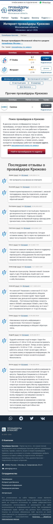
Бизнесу (35, 18)
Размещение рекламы (10, 488)
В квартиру (36, 83)
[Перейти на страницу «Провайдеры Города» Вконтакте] (42, 418)
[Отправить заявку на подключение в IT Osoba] (46, 62)
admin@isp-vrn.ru (11, 468)
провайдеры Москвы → (12, 43)
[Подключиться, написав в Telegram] (21, 418)
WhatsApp (46, 2)
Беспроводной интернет (38, 79)
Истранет (25, 175)
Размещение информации (12, 485)
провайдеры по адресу (21, 47)
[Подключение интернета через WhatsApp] (10, 418)
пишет (16, 175)
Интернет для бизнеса (10, 482)
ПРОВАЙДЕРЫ (18, 7)
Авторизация (7, 493)
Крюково (15, 10)
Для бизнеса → (26, 87)
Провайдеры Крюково (10, 35)
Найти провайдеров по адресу (26, 151)
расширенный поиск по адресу (25, 145)
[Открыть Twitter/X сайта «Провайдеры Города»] (32, 418)
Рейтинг (5, 18)
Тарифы (14, 18)
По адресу (24, 18)
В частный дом (19, 83)
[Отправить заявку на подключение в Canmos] (46, 110)
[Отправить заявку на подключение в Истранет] (46, 72)
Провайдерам (7, 479)
